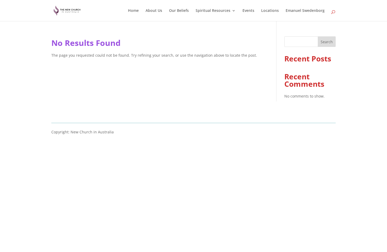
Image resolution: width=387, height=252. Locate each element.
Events (248, 11)
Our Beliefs (179, 11)
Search (327, 41)
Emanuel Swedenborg (305, 11)
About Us (154, 11)
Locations (270, 11)
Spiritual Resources (213, 11)
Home (133, 11)
